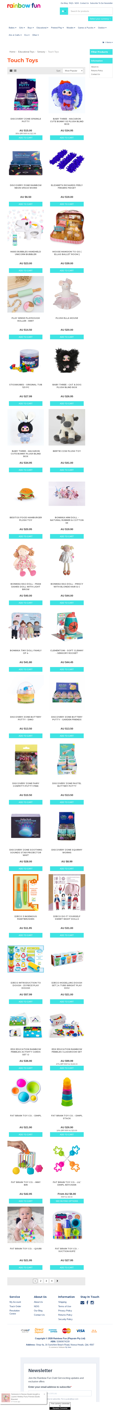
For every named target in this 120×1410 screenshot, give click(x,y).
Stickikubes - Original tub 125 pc (25, 386)
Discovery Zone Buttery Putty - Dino (25, 718)
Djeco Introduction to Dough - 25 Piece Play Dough (26, 985)
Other (35, 35)
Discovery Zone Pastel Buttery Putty (66, 784)
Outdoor (101, 28)
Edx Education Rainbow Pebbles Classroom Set (67, 1050)
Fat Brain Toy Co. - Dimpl (25, 1115)
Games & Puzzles (86, 28)
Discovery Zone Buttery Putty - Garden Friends (66, 718)
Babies (12, 28)
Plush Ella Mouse (67, 318)
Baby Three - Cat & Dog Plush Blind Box (66, 386)
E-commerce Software (57, 1347)
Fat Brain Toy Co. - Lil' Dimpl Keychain (67, 1183)
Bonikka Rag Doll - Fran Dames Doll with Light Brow (26, 587)
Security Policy (65, 1319)
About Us (94, 67)
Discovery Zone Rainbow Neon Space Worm (26, 186)
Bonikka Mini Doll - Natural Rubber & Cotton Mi (67, 520)
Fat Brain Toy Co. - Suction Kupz (67, 1250)
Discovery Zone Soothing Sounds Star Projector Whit (25, 852)
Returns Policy (97, 71)
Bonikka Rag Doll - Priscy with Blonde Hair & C (67, 585)
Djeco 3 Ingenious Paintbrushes (25, 917)
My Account (15, 1302)
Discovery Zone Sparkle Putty (26, 120)
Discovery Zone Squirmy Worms (66, 851)
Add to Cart (26, 138)
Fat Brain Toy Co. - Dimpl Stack (67, 1117)
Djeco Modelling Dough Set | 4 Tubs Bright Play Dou (67, 985)
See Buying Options (67, 1201)
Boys (30, 28)
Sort (58, 70)
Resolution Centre (15, 1312)
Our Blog (64, 3)
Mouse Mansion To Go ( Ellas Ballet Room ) (66, 253)
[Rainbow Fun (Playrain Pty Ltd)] (23, 5)
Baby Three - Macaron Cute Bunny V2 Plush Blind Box (67, 121)
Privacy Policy (65, 1310)
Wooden (70, 28)
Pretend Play (57, 28)
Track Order (15, 1306)
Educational (42, 28)
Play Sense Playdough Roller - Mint (26, 319)
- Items (108, 42)
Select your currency (99, 19)
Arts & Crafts (14, 35)
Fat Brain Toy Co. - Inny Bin (26, 1183)
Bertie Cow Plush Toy (67, 451)
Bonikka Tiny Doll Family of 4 (26, 651)
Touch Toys (53, 51)
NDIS (77, 3)
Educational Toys (26, 51)
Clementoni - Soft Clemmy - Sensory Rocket (66, 651)
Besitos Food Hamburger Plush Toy (26, 518)
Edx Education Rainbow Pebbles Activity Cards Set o (26, 1052)
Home (12, 51)
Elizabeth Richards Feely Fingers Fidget (67, 186)
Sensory (41, 51)
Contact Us (84, 3)
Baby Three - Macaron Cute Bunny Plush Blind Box (26, 454)
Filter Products (99, 52)
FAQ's (71, 3)
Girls (21, 28)
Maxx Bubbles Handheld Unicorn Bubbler (25, 253)
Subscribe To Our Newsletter (101, 3)
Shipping (62, 1302)
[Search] (110, 11)
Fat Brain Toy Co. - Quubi (26, 1248)
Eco (26, 35)
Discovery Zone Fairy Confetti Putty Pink (25, 784)
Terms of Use (64, 1306)
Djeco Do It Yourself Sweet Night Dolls (66, 917)
